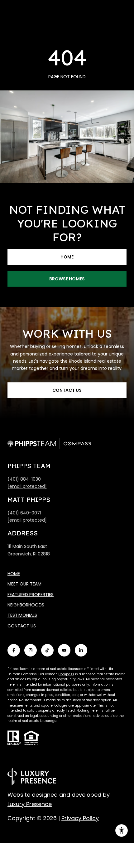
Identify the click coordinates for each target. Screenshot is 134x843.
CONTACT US (21, 625)
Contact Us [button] (67, 390)
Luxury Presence (29, 804)
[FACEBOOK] (13, 650)
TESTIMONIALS (22, 615)
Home (67, 257)
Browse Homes (67, 279)
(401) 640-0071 (24, 513)
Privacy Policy (80, 818)
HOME (13, 573)
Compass (66, 674)
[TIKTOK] (47, 650)
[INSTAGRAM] (30, 650)
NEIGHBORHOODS (25, 605)
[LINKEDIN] (81, 650)
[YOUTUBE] (64, 650)
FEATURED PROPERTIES (30, 594)
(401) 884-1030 (24, 479)
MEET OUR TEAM (24, 584)
